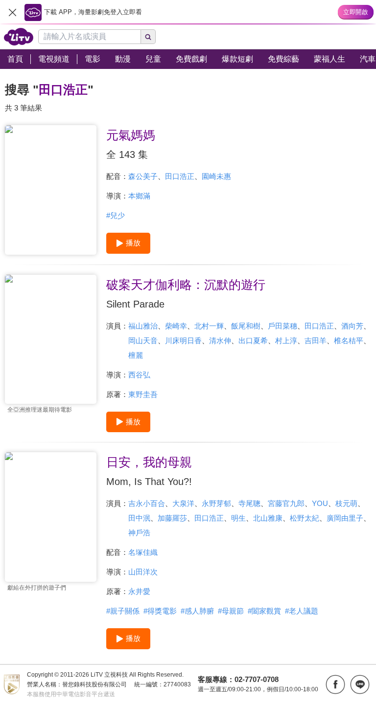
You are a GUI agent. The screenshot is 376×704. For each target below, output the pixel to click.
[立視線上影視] (18, 36)
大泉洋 (183, 503)
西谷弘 (139, 375)
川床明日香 (183, 340)
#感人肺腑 (197, 611)
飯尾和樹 (245, 326)
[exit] (12, 12)
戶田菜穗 (282, 326)
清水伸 (220, 340)
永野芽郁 (216, 503)
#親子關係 (123, 611)
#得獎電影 (160, 611)
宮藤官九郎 (286, 503)
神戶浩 (139, 532)
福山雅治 (143, 326)
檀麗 (135, 355)
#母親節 (231, 611)
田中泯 (139, 518)
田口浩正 (179, 176)
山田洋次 (143, 572)
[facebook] (335, 684)
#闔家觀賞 (264, 611)
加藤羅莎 (172, 518)
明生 (238, 518)
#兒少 (115, 215)
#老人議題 (301, 611)
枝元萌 (346, 503)
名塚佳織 (143, 552)
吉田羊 (316, 340)
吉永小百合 (146, 503)
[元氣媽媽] (50, 190)
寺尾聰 (249, 503)
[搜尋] (148, 36)
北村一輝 (209, 326)
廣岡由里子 (345, 518)
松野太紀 (304, 518)
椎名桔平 (348, 340)
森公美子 (143, 176)
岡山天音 (143, 340)
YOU (320, 503)
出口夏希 (253, 340)
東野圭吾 (143, 394)
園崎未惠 (216, 176)
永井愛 (139, 591)
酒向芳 (352, 326)
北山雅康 (267, 518)
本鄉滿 (139, 196)
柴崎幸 (176, 326)
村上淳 (286, 340)
